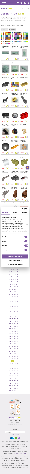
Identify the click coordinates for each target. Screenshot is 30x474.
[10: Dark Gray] (18, 32)
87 (11, 279)
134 (15, 306)
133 (12, 306)
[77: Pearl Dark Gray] (14, 38)
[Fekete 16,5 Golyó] (5, 147)
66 (9, 269)
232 (10, 368)
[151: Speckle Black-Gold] (9, 41)
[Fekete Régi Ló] (5, 100)
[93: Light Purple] (5, 40)
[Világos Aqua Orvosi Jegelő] (5, 68)
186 (15, 339)
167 (17, 326)
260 (10, 386)
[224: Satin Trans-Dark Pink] (9, 43)
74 (15, 272)
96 (10, 284)
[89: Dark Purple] (2, 40)
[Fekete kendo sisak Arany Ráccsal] (15, 131)
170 (15, 329)
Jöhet (12, 434)
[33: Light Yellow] (21, 34)
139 (17, 309)
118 (15, 296)
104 (10, 289)
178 (15, 334)
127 (17, 301)
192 (10, 343)
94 (15, 281)
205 (12, 351)
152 (10, 319)
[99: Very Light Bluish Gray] (11, 40)
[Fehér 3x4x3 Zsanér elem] (5, 162)
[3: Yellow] (5, 32)
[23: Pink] (14, 34)
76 (9, 274)
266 (15, 388)
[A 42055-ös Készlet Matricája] (15, 84)
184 (10, 339)
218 (15, 358)
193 (12, 343)
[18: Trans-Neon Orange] (5, 34)
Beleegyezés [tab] (5, 212)
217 (12, 358)
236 (10, 371)
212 (10, 356)
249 (12, 378)
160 (10, 324)
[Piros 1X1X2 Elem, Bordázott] (24, 115)
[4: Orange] (7, 32)
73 (13, 272)
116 (10, 296)
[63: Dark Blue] (27, 36)
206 (15, 351)
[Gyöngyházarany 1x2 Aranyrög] (24, 84)
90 (17, 279)
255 (17, 381)
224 (10, 363)
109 (12, 291)
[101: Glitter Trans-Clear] (14, 40)
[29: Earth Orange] (20, 34)
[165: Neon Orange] (2, 43)
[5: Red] (9, 32)
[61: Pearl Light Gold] (23, 36)
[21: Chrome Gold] (11, 34)
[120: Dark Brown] (5, 41)
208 (10, 353)
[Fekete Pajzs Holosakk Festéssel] (15, 115)
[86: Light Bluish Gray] (25, 38)
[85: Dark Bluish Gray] (23, 38)
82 (11, 276)
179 (17, 334)
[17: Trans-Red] (3, 34)
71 (9, 272)
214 (15, 356)
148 (10, 316)
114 (15, 294)
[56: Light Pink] (20, 36)
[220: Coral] (5, 43)
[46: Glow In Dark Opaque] (9, 36)
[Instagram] (16, 437)
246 (15, 376)
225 (12, 363)
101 (12, 286)
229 (12, 366)
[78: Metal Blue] (16, 38)
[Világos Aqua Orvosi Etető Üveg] (24, 53)
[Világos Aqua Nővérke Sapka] (15, 68)
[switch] (26, 241)
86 (9, 279)
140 (10, 311)
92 (11, 281)
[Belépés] (25, 3)
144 (10, 314)
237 (12, 371)
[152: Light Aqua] (11, 41)
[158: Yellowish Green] (21, 41)
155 (17, 319)
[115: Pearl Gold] (2, 41)
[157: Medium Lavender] (20, 41)
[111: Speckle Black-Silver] (27, 40)
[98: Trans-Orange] (9, 40)
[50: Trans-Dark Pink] (14, 36)
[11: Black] (20, 32)
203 (17, 348)
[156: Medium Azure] (18, 41)
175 (17, 331)
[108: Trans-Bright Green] (23, 40)
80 (17, 274)
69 (15, 269)
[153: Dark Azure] (12, 41)
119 (17, 296)
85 (17, 276)
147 (17, 314)
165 (12, 326)
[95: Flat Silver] (7, 40)
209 (12, 353)
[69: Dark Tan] (9, 38)
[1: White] (2, 32)
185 (12, 339)
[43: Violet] (7, 36)
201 (12, 348)
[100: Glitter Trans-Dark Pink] (12, 40)
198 (15, 346)
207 (17, 351)
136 (10, 309)
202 (15, 348)
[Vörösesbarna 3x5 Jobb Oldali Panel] (24, 194)
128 (10, 304)
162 (15, 324)
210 (15, 353)
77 (11, 274)
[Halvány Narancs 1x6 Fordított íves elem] (15, 147)
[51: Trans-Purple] (16, 36)
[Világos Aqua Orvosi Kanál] (15, 53)
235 (17, 368)
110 (15, 291)
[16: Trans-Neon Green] (2, 34)
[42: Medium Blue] (5, 36)
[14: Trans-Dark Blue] (25, 32)
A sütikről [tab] (24, 212)
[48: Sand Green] (12, 36)
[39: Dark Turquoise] (2, 36)
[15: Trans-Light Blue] (27, 32)
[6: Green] (11, 32)
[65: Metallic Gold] (2, 38)
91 (9, 281)
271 (17, 391)
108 (10, 291)
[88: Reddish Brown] (27, 38)
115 (17, 294)
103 (17, 286)
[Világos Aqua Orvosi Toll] (24, 68)
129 (12, 304)
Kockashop (3, 25)
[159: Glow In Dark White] (23, 41)
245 (12, 376)
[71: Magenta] (11, 38)
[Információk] (21, 3)
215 (17, 356)
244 (10, 376)
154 (15, 319)
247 (17, 376)
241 (12, 373)
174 (15, 331)
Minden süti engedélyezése (15, 256)
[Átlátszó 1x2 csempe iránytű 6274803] (24, 178)
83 (13, 276)
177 (12, 334)
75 (17, 272)
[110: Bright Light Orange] (25, 40)
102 (15, 286)
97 (12, 284)
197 (12, 346)
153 (12, 319)
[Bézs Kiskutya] (24, 131)
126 (15, 301)
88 (13, 279)
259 (17, 383)
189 (12, 341)
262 (15, 386)
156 (10, 321)
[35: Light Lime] (25, 34)
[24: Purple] (16, 34)
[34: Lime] (23, 34)
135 (17, 306)
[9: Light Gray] (16, 32)
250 (15, 378)
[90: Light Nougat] (3, 40)
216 (10, 358)
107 (17, 289)
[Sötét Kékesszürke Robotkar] (24, 100)
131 (17, 304)
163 (17, 324)
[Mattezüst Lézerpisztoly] (5, 194)
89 (15, 279)
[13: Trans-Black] (23, 32)
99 (16, 284)
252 (10, 381)
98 (14, 284)
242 (15, 373)
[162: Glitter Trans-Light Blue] (25, 41)
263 (17, 386)
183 (17, 336)
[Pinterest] (19, 437)
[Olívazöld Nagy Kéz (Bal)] (15, 162)
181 (12, 336)
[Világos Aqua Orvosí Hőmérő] (5, 53)
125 (12, 301)
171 (17, 329)
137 (12, 309)
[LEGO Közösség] (28, 3)
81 (9, 276)
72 (11, 272)
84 (15, 276)
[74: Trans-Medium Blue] (12, 38)
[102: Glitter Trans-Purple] (16, 40)
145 (12, 314)
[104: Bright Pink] (20, 40)
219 (17, 358)
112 (10, 294)
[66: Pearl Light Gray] (3, 38)
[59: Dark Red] (21, 36)
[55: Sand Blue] (18, 36)
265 (12, 388)
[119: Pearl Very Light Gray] (3, 41)
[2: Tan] (3, 32)
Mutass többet (15, 23)
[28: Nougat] (18, 34)
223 (17, 361)
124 (10, 301)
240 (10, 373)
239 (17, 371)
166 (15, 326)
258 (15, 383)
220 (10, 361)
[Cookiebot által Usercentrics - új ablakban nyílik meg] (22, 209)
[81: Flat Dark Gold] (20, 38)
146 (15, 314)
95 (17, 281)
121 (12, 299)
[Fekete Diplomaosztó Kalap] (5, 115)
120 (10, 299)
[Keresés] (18, 3)
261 (12, 386)
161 (12, 324)
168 (10, 329)
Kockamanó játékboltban (20, 453)
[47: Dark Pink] (11, 36)
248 (10, 378)
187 (17, 339)
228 (10, 366)
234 (15, 368)
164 (10, 326)
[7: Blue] (12, 32)
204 (10, 351)
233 (12, 368)
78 (13, 274)
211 (17, 353)
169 (12, 329)
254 (15, 381)
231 (17, 366)
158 (15, 321)
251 (17, 378)
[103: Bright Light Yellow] (18, 40)
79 (15, 274)
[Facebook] (11, 437)
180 (10, 336)
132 (10, 306)
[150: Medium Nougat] (7, 41)
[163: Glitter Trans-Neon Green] (27, 41)
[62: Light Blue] (25, 36)
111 (17, 291)
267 (17, 388)
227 (17, 363)
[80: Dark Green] (18, 38)
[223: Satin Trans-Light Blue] (7, 43)
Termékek (4, 2)
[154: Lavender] (14, 41)
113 (12, 294)
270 (15, 391)
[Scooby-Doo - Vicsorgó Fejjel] (24, 147)
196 (10, 346)
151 (17, 316)
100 (10, 286)
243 (17, 373)
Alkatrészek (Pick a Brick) (13, 25)
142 (15, 311)
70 (17, 269)
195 (17, 343)
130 (15, 304)
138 (15, 309)
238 (15, 371)
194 (15, 343)
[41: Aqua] (3, 36)
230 (15, 366)
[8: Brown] (14, 32)
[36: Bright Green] (27, 34)
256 (10, 383)
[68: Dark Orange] (7, 38)
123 (17, 299)
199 (17, 346)
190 (15, 341)
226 (15, 363)
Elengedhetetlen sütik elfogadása (15, 264)
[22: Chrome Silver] (12, 34)
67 (11, 269)
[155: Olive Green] (16, 41)
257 (12, 383)
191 (17, 341)
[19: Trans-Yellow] (7, 34)
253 (12, 381)
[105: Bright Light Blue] (21, 40)
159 (17, 321)
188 (10, 341)
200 (10, 348)
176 (10, 334)
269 (12, 391)
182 (15, 336)
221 (12, 361)
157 (12, 321)
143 (17, 311)
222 (15, 361)
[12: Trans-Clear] (21, 32)
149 (12, 316)
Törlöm (17, 434)
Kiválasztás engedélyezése (15, 260)
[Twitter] (13, 437)
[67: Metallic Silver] (5, 38)
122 (15, 299)
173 (12, 331)
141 (12, 311)
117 (12, 296)
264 (10, 388)
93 (13, 281)
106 (15, 289)
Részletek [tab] (15, 212)
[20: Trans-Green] (9, 34)
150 (15, 316)
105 (12, 289)
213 (12, 356)
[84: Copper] (21, 38)
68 (13, 269)
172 (10, 331)
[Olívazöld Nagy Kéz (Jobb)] (24, 162)
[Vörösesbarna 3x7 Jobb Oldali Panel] (15, 194)
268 (10, 391)
